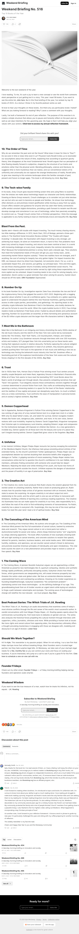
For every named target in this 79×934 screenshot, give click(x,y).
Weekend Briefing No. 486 (13, 858)
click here (21, 100)
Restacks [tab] (15, 746)
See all (5, 884)
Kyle (9, 642)
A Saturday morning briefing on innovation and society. (21, 848)
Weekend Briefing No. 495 (13, 871)
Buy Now (63, 178)
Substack (29, 930)
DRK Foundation (28, 278)
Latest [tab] (9, 840)
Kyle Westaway (12, 17)
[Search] (75, 840)
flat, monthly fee (18, 651)
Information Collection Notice (39, 717)
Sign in (73, 3)
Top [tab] (4, 840)
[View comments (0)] (25, 853)
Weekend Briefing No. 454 (13, 845)
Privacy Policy (55, 717)
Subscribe (64, 3)
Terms (44, 919)
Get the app (49, 925)
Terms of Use (49, 715)
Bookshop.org (51, 770)
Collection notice (53, 919)
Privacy (38, 919)
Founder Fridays (30, 670)
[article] (39, 849)
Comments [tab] (6, 746)
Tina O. (7, 788)
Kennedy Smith (10, 765)
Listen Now (32, 629)
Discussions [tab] (17, 840)
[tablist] (10, 746)
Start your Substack (34, 925)
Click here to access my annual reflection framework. (46, 124)
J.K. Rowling (14, 689)
